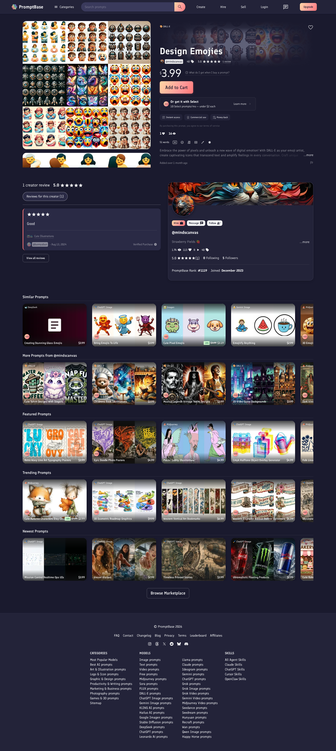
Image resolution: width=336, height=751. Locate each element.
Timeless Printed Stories (177, 577)
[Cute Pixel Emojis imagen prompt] (194, 325)
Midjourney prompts (152, 679)
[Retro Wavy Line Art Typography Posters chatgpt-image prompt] (55, 442)
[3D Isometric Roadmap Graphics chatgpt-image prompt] (124, 500)
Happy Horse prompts (196, 737)
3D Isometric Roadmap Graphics (113, 518)
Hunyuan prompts (194, 717)
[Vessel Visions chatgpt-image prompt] (124, 559)
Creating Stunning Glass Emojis (43, 343)
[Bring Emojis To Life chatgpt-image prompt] (124, 325)
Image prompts (149, 660)
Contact (128, 636)
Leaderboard (198, 636)
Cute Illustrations (44, 236)
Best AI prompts (101, 665)
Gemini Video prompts (197, 698)
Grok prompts (191, 684)
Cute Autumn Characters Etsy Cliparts (44, 518)
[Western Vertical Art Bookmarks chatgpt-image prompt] (194, 500)
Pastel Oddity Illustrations (179, 460)
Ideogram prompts (195, 669)
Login (264, 7)
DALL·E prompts (150, 693)
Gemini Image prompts (155, 703)
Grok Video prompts (195, 693)
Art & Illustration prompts (108, 669)
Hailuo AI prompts (151, 713)
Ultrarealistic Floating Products (251, 577)
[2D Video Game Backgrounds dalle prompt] (263, 383)
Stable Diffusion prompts (156, 722)
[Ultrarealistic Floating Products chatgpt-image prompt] (263, 559)
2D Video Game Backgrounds (249, 401)
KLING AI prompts (151, 708)
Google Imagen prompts (155, 717)
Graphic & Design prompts (107, 679)
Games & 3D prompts (104, 698)
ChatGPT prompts (151, 732)
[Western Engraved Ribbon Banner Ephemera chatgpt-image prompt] (263, 500)
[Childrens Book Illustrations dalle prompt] (124, 383)
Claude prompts (192, 665)
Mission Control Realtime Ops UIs (44, 577)
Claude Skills (233, 665)
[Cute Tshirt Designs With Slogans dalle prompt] (55, 383)
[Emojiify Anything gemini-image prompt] (263, 325)
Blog (158, 636)
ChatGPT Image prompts (156, 698)
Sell (243, 7)
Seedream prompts (195, 713)
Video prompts (149, 669)
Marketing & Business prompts (110, 689)
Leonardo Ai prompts (153, 737)
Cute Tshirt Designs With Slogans (43, 401)
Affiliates (216, 636)
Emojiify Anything (244, 343)
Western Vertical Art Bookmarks (181, 518)
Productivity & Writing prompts (111, 684)
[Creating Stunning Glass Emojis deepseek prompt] (55, 325)
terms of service (211, 125)
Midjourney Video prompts (200, 703)
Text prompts (148, 665)
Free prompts (148, 674)
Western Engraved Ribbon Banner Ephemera (259, 518)
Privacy (169, 636)
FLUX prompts (148, 689)
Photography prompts (105, 693)
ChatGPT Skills (235, 669)
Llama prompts (192, 660)
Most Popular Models (103, 660)
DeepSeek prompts (152, 727)
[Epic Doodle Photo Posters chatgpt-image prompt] (124, 442)
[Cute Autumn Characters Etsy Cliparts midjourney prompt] (55, 500)
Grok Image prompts (196, 689)
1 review (227, 61)
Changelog (144, 636)
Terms (182, 636)
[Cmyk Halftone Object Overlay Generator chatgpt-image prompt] (263, 442)
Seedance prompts (194, 708)
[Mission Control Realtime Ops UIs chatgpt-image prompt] (55, 559)
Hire (223, 7)
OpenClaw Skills (235, 679)
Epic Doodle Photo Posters (109, 460)
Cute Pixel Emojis (173, 343)
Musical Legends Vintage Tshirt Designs (186, 401)
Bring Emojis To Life (106, 343)
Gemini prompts (193, 674)
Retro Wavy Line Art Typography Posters (47, 460)
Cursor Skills (233, 674)
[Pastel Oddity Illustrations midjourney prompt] (194, 442)
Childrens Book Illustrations (110, 401)
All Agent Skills (235, 660)
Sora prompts (148, 684)
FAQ (116, 636)
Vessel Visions (103, 577)
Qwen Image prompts (196, 732)
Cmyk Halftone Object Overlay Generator (256, 460)
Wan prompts (191, 727)
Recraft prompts (193, 722)
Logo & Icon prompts (104, 674)
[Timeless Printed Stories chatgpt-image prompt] (194, 559)
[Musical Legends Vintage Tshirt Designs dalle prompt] (194, 383)
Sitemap (95, 703)
